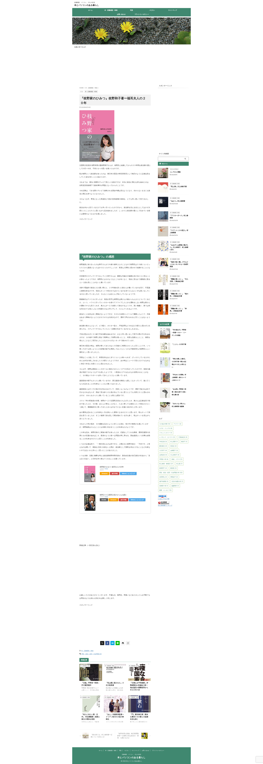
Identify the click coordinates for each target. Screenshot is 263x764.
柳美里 (173, 468)
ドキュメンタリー (165, 433)
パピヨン (152, 10)
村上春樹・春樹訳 (166, 463)
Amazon (105, 473)
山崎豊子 (174, 450)
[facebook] (107, 643)
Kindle (104, 500)
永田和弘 (163, 477)
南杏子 (184, 441)
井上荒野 (174, 441)
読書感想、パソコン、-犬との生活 (131, 754)
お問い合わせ (121, 14)
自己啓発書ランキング (165, 505)
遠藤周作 (175, 486)
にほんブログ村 (163, 499)
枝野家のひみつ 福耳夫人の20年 (112, 467)
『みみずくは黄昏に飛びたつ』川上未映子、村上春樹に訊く (179, 247)
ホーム (90, 10)
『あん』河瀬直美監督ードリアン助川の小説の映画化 (115, 716)
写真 (131, 10)
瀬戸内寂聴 (163, 481)
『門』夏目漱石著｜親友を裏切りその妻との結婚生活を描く (139, 716)
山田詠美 (163, 455)
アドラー (177, 424)
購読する (164, 164)
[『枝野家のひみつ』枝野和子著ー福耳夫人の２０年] (112, 643)
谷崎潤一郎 (163, 486)
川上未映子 (174, 455)
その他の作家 (164, 424)
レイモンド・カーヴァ (167, 437)
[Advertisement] (131, 65)
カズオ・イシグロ (165, 428)
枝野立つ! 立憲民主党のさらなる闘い (113, 495)
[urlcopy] (128, 643)
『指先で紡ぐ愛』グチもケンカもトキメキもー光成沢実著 (179, 264)
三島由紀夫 (182, 437)
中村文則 (163, 441)
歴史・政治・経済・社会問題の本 (92, 654)
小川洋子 (163, 450)
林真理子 (163, 468)
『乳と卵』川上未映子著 (178, 186)
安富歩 (173, 446)
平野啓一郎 (163, 459)
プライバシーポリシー (142, 14)
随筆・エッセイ (165, 490)
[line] (118, 643)
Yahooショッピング (128, 473)
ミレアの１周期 (175, 172)
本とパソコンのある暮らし (86, 5)
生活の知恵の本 (177, 481)
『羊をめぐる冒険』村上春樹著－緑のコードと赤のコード (179, 377)
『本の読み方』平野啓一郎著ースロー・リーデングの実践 (179, 332)
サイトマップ (172, 10)
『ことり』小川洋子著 (179, 344)
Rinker (106, 468)
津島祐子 (174, 477)
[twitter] (102, 643)
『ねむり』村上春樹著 (177, 201)
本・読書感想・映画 (110, 10)
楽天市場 (115, 473)
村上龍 (179, 463)
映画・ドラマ (177, 459)
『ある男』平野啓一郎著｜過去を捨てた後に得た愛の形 (179, 391)
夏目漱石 (163, 446)
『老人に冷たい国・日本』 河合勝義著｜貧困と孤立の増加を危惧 (90, 716)
